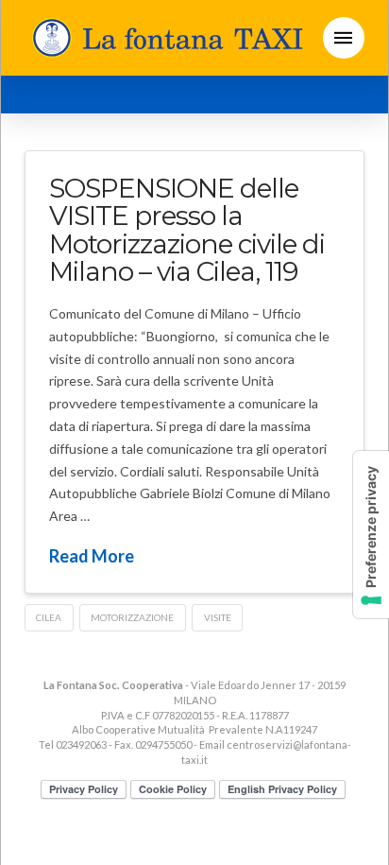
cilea (48, 617)
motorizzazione (132, 617)
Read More (91, 555)
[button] (343, 38)
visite (217, 617)
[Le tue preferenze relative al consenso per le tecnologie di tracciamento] (371, 534)
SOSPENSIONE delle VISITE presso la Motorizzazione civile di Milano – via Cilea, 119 (187, 229)
